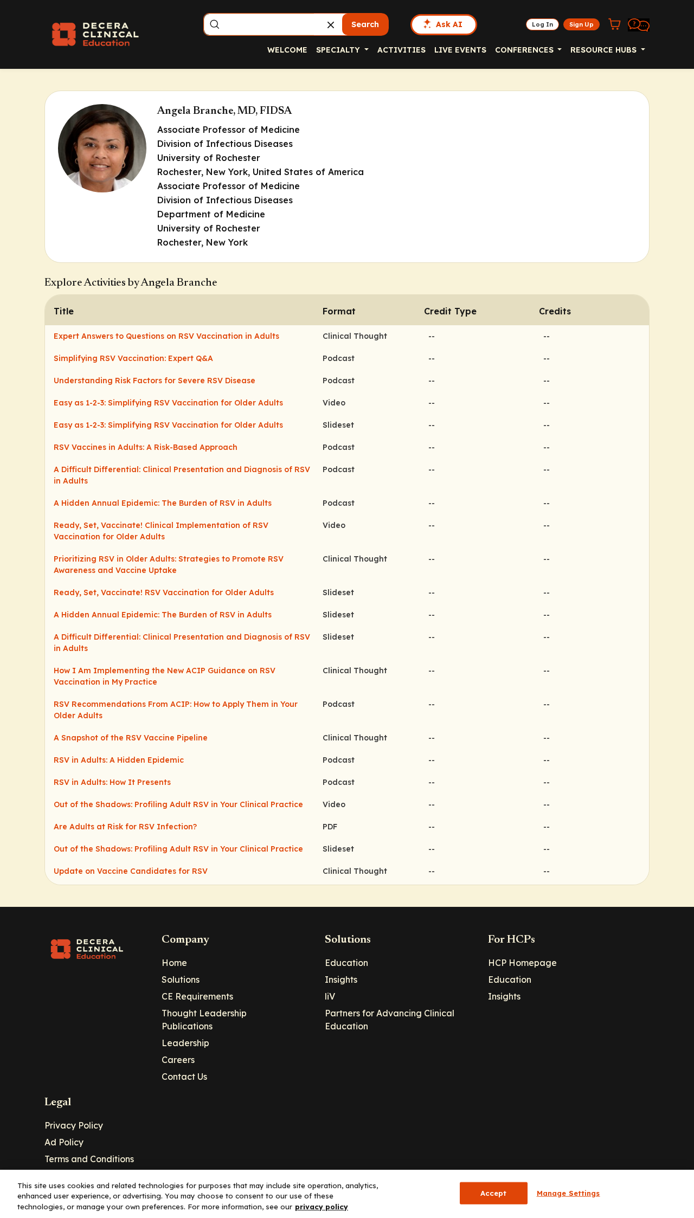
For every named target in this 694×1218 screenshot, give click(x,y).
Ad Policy (63, 1142)
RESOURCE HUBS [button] (604, 50)
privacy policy (321, 1206)
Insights (341, 979)
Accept (493, 1192)
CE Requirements (197, 996)
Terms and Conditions (89, 1158)
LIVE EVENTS (460, 50)
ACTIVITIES (401, 50)
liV (330, 996)
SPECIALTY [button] (339, 50)
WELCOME (287, 50)
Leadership (185, 1042)
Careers (178, 1059)
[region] (347, 1194)
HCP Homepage (522, 962)
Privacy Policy (73, 1125)
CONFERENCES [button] (525, 50)
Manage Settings (568, 1192)
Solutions (181, 979)
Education (346, 962)
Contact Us (184, 1076)
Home (174, 962)
